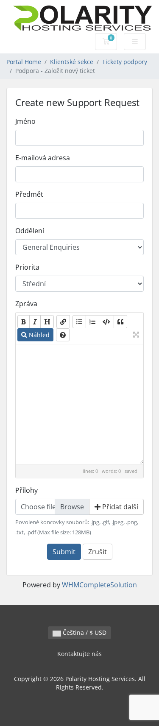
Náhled (38, 335)
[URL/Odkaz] (63, 321)
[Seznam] (79, 321)
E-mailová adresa (42, 157)
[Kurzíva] (35, 321)
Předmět (29, 194)
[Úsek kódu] (106, 321)
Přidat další (119, 506)
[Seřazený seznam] (92, 321)
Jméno (25, 121)
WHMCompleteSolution (99, 584)
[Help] (63, 334)
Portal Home (23, 62)
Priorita (27, 267)
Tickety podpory (124, 62)
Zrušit (97, 551)
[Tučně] (23, 321)
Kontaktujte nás (79, 654)
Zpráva (26, 303)
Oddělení (29, 230)
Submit (64, 551)
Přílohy (26, 490)
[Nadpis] (47, 321)
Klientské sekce (71, 62)
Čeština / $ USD (83, 632)
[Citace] (120, 321)
